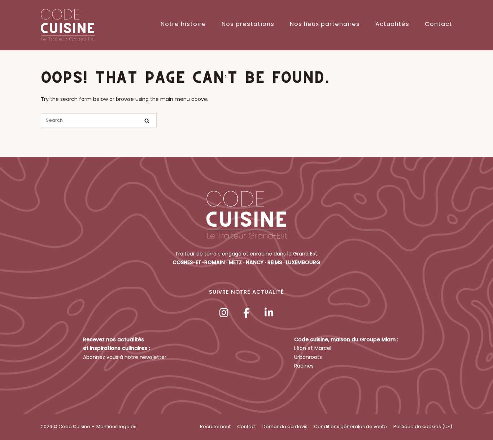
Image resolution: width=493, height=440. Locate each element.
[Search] (147, 121)
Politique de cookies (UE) (422, 426)
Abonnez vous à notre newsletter (124, 357)
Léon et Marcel (312, 348)
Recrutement (215, 426)
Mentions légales (116, 426)
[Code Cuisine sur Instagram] (224, 313)
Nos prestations (248, 24)
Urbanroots (308, 357)
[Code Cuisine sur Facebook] (246, 313)
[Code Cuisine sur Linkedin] (269, 313)
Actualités (392, 24)
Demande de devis (284, 426)
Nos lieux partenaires (325, 24)
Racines (304, 365)
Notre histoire (183, 24)
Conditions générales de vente (350, 426)
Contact (438, 24)
